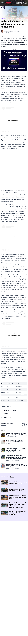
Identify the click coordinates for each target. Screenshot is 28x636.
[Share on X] (22, 425)
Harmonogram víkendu (9, 410)
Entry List (5, 413)
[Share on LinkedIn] (26, 425)
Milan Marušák (9, 444)
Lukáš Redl (8, 436)
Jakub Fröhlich (9, 460)
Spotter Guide (7, 417)
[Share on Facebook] (24, 425)
